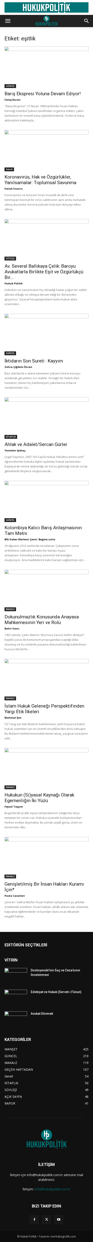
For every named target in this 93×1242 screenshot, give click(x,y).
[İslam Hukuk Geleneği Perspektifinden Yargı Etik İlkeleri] (46, 679)
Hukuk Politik (14, 283)
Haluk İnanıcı (14, 188)
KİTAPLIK (11, 436)
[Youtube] (58, 1219)
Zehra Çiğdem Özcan (18, 367)
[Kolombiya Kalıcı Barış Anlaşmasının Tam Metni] (46, 501)
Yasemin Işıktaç (15, 450)
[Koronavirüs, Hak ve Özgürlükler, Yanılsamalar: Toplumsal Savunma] (46, 151)
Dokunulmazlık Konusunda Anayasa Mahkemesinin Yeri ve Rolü (42, 619)
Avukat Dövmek (42, 1013)
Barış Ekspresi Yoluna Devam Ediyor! (43, 93)
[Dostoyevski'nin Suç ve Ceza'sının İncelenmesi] (16, 976)
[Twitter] (46, 1219)
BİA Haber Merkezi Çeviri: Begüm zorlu (30, 539)
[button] (7, 21)
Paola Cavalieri (15, 895)
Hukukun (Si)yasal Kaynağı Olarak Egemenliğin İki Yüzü (39, 797)
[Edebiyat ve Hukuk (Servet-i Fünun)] (16, 997)
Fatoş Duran (13, 99)
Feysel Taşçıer (14, 806)
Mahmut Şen (13, 717)
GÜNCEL (10, 86)
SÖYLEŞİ (10, 258)
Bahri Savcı (12, 628)
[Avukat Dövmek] (16, 1019)
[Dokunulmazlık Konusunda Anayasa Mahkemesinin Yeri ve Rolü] (46, 590)
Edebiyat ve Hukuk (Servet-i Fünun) (56, 992)
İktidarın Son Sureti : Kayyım (34, 361)
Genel (9, 169)
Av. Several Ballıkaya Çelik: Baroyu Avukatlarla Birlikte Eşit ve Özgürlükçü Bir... (44, 271)
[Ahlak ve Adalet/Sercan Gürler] (46, 418)
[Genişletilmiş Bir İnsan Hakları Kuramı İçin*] (46, 857)
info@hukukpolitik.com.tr (52, 1189)
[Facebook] (34, 1219)
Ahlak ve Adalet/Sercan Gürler (36, 444)
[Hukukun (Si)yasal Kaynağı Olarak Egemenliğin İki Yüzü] (46, 768)
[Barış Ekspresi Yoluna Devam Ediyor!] (46, 67)
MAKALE (10, 609)
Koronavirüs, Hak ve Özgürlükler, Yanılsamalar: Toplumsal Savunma (40, 179)
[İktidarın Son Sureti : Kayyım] (46, 334)
